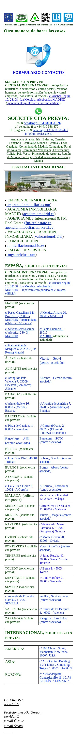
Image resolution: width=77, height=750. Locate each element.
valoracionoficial (48, 236)
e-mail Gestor (14, 721)
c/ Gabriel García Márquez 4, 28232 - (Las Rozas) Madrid (20, 349)
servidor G (11, 704)
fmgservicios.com (21, 254)
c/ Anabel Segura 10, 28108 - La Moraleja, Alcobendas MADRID (37, 97)
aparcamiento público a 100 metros (21, 321)
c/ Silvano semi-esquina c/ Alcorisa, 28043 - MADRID (20, 332)
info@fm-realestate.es (38, 133)
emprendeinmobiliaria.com (28, 204)
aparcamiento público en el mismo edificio (33, 103)
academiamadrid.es (38, 213)
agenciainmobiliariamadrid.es (29, 227)
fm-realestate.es (38, 223)
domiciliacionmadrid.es (26, 245)
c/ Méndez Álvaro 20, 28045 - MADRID (53, 314)
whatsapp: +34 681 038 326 (42, 123)
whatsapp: (40, 130)
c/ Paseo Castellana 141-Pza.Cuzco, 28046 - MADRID (20, 316)
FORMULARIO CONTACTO (38, 72)
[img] (38, 19)
